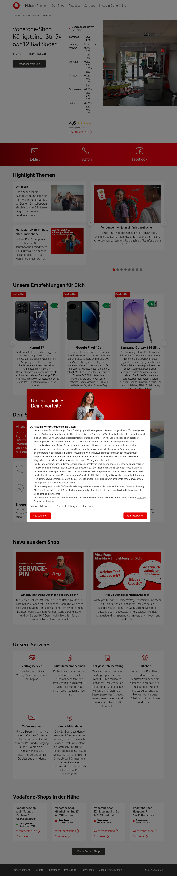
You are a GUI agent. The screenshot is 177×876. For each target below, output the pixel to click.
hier (78, 437)
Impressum (88, 506)
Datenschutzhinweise (40, 506)
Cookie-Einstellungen (67, 506)
